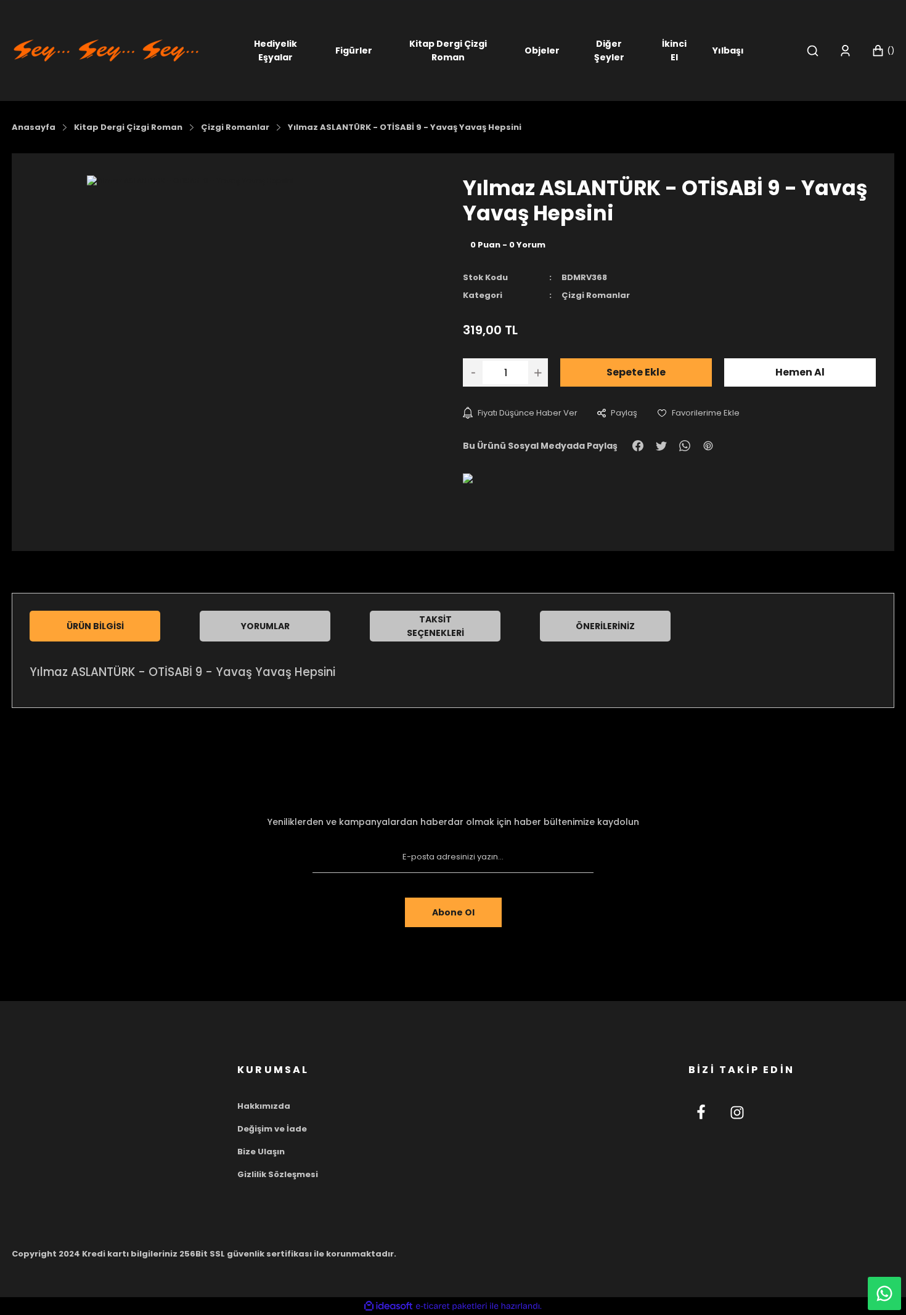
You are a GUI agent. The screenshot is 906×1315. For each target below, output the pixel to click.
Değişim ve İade (272, 1129)
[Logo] (106, 49)
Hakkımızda (263, 1106)
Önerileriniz (605, 626)
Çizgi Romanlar (595, 295)
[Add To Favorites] (698, 412)
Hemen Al (800, 372)
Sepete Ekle (636, 372)
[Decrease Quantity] (473, 372)
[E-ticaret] (451, 1306)
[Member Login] (845, 50)
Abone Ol (453, 912)
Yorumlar (265, 626)
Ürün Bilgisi (95, 626)
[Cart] (882, 50)
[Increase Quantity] (538, 372)
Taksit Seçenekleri (435, 626)
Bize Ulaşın (261, 1151)
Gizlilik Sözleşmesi (277, 1174)
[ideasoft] (388, 1306)
